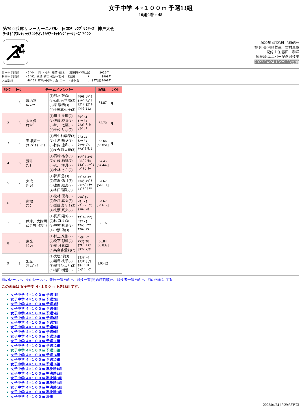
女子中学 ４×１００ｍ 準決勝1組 (36, 369)
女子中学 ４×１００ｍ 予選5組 (34, 313)
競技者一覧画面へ (131, 279)
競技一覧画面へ (61, 279)
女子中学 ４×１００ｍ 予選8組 (34, 327)
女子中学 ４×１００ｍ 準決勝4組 (36, 383)
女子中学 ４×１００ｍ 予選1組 (34, 294)
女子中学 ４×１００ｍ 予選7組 (34, 322)
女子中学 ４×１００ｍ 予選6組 (34, 318)
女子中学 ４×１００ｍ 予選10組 (35, 336)
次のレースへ (36, 279)
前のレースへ (12, 279)
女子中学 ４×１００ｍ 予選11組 (35, 341)
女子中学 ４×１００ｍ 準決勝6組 (36, 392)
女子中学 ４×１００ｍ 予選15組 (35, 359)
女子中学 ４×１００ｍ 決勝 (32, 396)
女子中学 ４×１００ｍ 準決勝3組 (36, 378)
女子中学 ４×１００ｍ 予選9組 (34, 332)
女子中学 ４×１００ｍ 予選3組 (34, 304)
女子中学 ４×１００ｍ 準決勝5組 (36, 387)
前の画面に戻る (160, 279)
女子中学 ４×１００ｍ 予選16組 (35, 364)
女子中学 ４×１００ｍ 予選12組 (35, 345)
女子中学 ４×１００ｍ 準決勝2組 (36, 373)
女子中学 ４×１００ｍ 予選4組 (34, 308)
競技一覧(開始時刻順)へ (95, 279)
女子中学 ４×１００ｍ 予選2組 (34, 299)
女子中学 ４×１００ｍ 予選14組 (35, 355)
